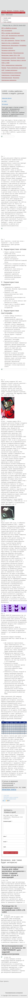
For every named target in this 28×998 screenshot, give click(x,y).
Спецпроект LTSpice (19, 12)
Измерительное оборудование (10, 45)
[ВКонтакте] (3, 801)
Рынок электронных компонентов (16, 67)
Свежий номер (7, 18)
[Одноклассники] (6, 801)
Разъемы (3, 67)
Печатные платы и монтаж (18, 60)
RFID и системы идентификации (10, 33)
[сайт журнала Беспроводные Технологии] (20, 984)
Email (5, 841)
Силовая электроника (11, 70)
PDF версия (5, 104)
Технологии (16, 77)
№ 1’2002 (4, 101)
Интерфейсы (22, 45)
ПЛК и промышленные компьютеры (11, 65)
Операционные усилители (8, 58)
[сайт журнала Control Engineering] (10, 987)
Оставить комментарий (10, 798)
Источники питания (7, 48)
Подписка (5, 20)
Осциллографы (5, 60)
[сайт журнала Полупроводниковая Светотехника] (9, 984)
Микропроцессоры (18, 53)
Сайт (4, 847)
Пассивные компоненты (8, 50)
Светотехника (21, 58)
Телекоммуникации (6, 77)
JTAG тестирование (6, 30)
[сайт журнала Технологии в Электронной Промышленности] (24, 981)
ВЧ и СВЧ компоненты (7, 40)
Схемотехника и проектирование (10, 75)
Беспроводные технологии (16, 35)
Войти (2, 14)
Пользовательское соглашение (14, 992)
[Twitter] (5, 801)
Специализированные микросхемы (11, 72)
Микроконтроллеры (7, 53)
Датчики (17, 40)
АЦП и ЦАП (4, 35)
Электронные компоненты (8, 80)
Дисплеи (23, 40)
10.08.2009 (6, 795)
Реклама (22, 10)
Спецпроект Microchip (7, 12)
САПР (2, 70)
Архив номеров (7, 21)
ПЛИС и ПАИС (5, 63)
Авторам (3, 10)
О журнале (16, 10)
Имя (5, 836)
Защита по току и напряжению (10, 43)
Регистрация (9, 14)
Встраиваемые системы (8, 38)
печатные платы (9, 789)
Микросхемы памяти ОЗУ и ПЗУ (10, 55)
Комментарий (7, 821)
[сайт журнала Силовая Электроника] (14, 981)
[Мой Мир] (8, 801)
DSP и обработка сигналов (9, 28)
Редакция (9, 10)
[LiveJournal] (9, 801)
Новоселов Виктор (6, 98)
